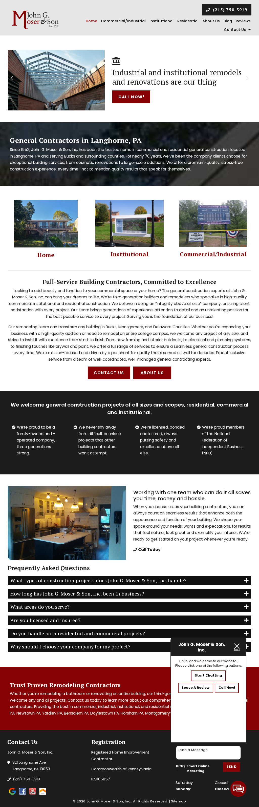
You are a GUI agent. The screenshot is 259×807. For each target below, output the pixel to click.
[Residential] (46, 223)
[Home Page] (35, 19)
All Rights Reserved (150, 801)
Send (231, 766)
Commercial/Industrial (123, 21)
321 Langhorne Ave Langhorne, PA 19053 (31, 766)
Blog (228, 21)
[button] (13, 77)
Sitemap (178, 801)
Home (91, 21)
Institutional (161, 21)
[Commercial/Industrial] (213, 223)
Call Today (149, 549)
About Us (211, 21)
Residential (188, 21)
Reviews (243, 21)
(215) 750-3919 (229, 9)
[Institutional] (129, 223)
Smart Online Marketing (197, 768)
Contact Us (235, 29)
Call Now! (131, 97)
